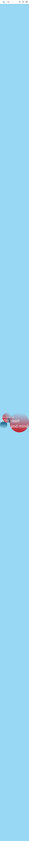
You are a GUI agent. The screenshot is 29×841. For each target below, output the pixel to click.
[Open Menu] (27, 1)
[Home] (6, 2)
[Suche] (20, 2)
